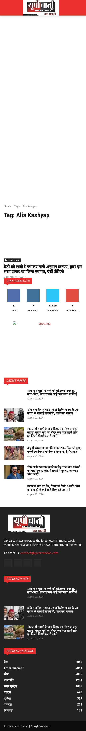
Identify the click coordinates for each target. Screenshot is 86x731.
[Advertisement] (43, 65)
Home (7, 206)
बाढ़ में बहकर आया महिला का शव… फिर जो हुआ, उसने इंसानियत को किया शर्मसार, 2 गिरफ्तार (54, 449)
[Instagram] (18, 563)
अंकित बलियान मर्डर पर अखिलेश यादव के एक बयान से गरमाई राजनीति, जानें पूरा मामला (53, 411)
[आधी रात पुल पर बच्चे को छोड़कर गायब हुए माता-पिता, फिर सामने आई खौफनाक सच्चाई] (14, 396)
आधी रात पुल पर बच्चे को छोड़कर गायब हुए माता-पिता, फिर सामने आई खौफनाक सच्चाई (52, 392)
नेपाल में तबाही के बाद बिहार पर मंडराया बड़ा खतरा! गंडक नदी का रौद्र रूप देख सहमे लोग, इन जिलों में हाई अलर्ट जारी (52, 432)
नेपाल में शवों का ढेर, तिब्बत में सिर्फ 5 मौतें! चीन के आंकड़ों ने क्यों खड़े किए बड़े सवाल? (53, 488)
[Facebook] (8, 563)
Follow (33, 290)
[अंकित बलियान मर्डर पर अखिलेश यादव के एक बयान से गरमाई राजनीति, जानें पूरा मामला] (14, 415)
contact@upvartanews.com (39, 553)
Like (13, 290)
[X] (27, 563)
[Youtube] (37, 563)
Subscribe (72, 290)
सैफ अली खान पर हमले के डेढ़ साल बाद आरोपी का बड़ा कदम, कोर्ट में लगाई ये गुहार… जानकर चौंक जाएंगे (53, 470)
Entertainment (12, 260)
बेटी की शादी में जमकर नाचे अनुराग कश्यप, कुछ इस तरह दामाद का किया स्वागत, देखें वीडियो (43, 269)
